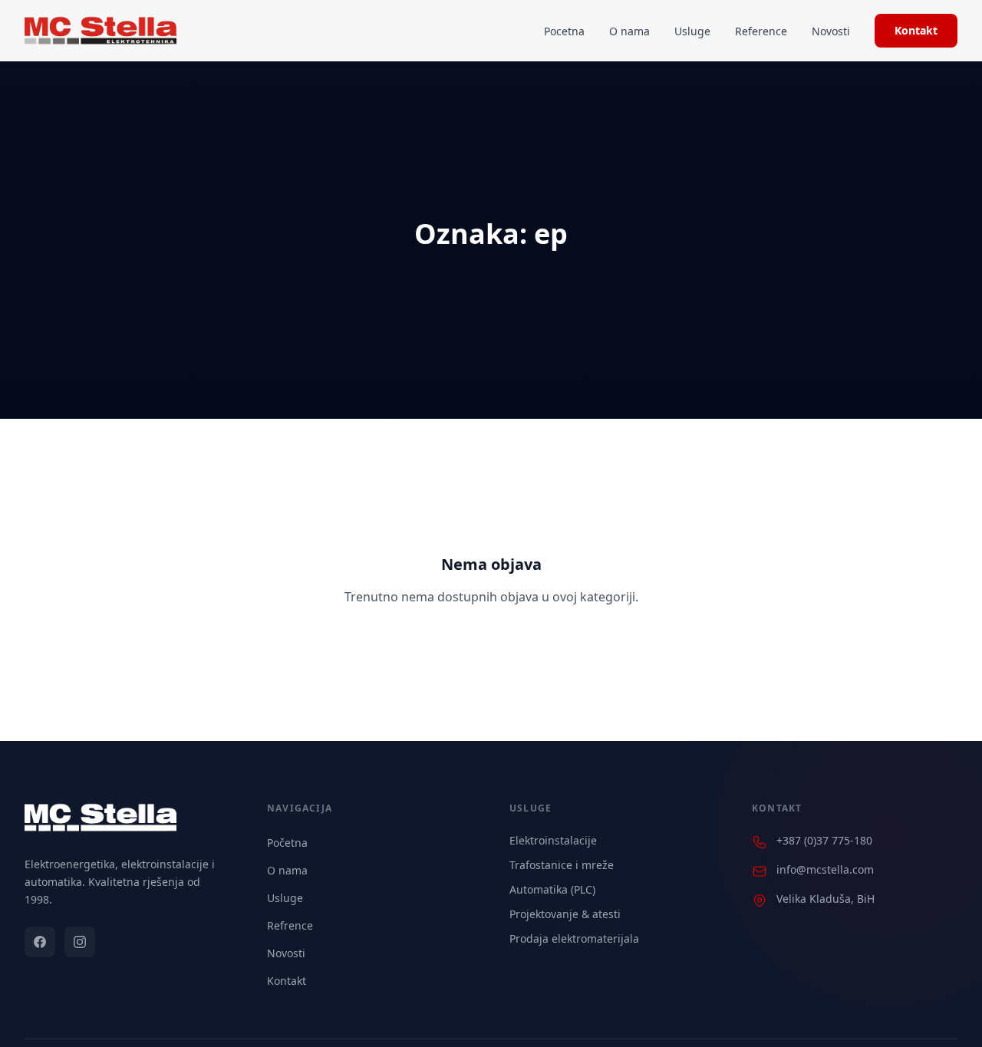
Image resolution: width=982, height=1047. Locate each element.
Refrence (290, 925)
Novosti (831, 31)
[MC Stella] (100, 30)
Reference (761, 31)
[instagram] (79, 942)
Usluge (692, 31)
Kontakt (916, 30)
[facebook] (40, 942)
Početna (287, 842)
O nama (629, 31)
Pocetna (564, 31)
